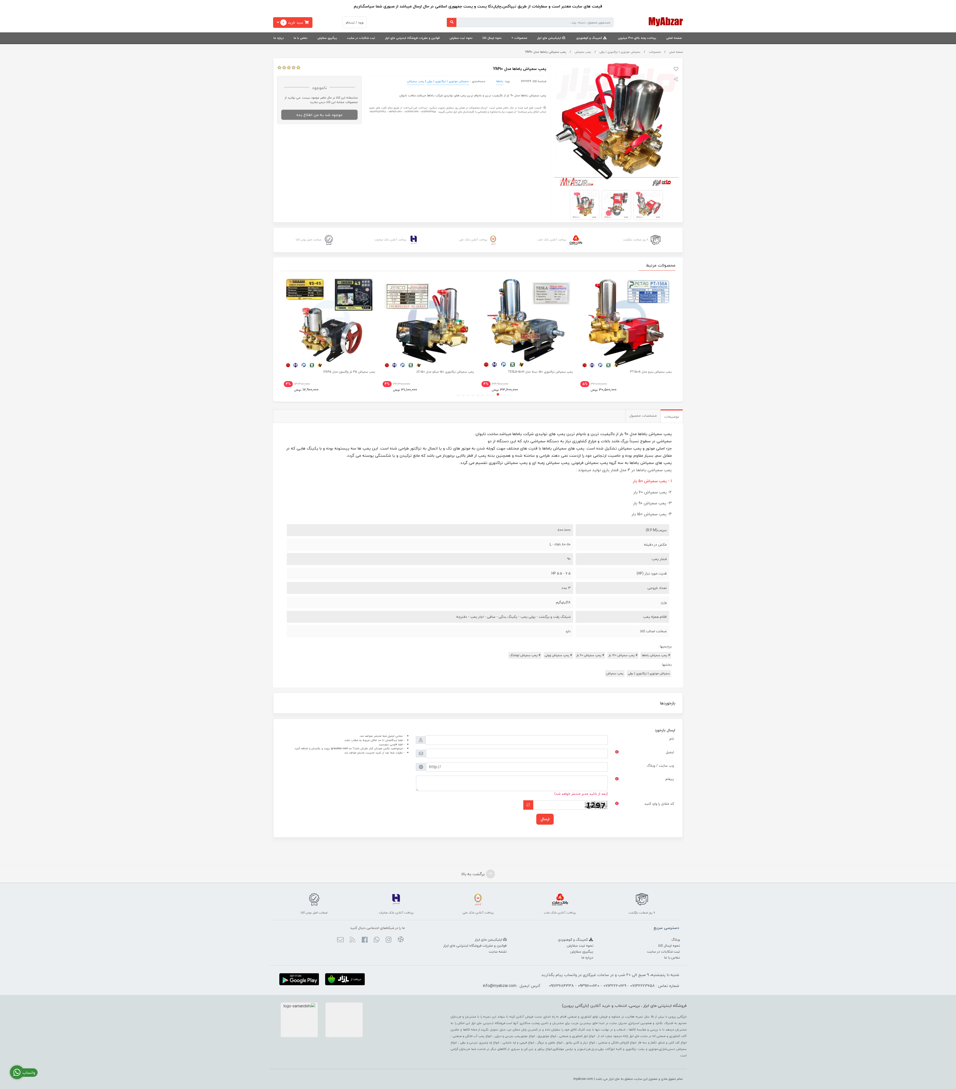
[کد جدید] (528, 805)
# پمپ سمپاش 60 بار (590, 655)
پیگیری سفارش (327, 38)
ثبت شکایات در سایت (361, 38)
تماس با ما (300, 38)
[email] (340, 940)
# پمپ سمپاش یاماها (656, 655)
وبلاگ (675, 939)
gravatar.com (339, 748)
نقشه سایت (498, 951)
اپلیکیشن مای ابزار (549, 38)
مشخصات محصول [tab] (643, 415)
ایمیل (670, 752)
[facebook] (364, 940)
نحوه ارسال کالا (492, 38)
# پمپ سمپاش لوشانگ (525, 655)
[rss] (352, 940)
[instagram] (388, 940)
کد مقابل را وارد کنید (659, 804)
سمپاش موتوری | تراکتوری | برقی (619, 52)
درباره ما (279, 38)
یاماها (499, 81)
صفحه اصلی (674, 38)
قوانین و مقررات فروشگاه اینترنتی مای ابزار (412, 38)
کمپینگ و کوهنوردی (589, 38)
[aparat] (400, 940)
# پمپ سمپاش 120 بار (622, 655)
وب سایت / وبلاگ (660, 765)
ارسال (544, 818)
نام (671, 739)
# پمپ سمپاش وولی (558, 655)
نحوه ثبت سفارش (461, 38)
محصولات (520, 38)
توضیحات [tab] (671, 416)
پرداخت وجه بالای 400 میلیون (637, 38)
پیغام (669, 779)
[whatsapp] (376, 940)
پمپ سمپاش (583, 52)
